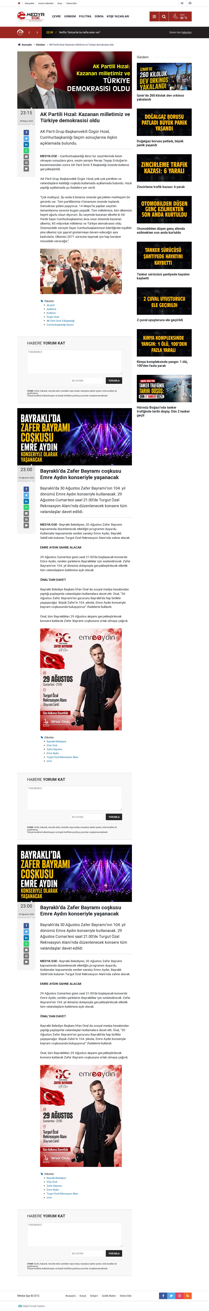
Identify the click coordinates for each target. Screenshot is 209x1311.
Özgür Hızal (53, 316)
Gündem (70, 16)
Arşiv (59, 3)
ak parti (51, 305)
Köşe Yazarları (118, 16)
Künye (83, 1296)
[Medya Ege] (31, 16)
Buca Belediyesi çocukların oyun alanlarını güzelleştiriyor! (91, 32)
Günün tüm (180, 32)
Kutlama (51, 313)
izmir (49, 761)
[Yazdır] (26, 162)
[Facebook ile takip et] (163, 1296)
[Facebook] (26, 132)
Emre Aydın (53, 753)
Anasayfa (70, 1296)
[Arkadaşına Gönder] (26, 156)
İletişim (94, 1296)
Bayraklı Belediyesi (56, 741)
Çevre (56, 16)
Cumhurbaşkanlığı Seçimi (60, 324)
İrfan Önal (52, 745)
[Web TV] (182, 3)
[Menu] (154, 17)
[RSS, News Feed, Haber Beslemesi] (188, 1296)
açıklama (51, 309)
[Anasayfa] (19, 3)
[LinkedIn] (26, 144)
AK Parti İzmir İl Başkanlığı (60, 320)
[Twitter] (26, 138)
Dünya (99, 16)
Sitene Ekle (71, 3)
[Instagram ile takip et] (179, 1296)
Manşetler (29, 3)
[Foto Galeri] (190, 3)
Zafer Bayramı (54, 749)
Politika (85, 16)
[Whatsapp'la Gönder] (26, 150)
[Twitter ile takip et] (171, 1296)
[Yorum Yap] (26, 168)
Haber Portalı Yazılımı (34, 1306)
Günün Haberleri (45, 3)
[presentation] (29, 32)
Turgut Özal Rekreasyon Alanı (62, 757)
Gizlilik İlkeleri (109, 1296)
